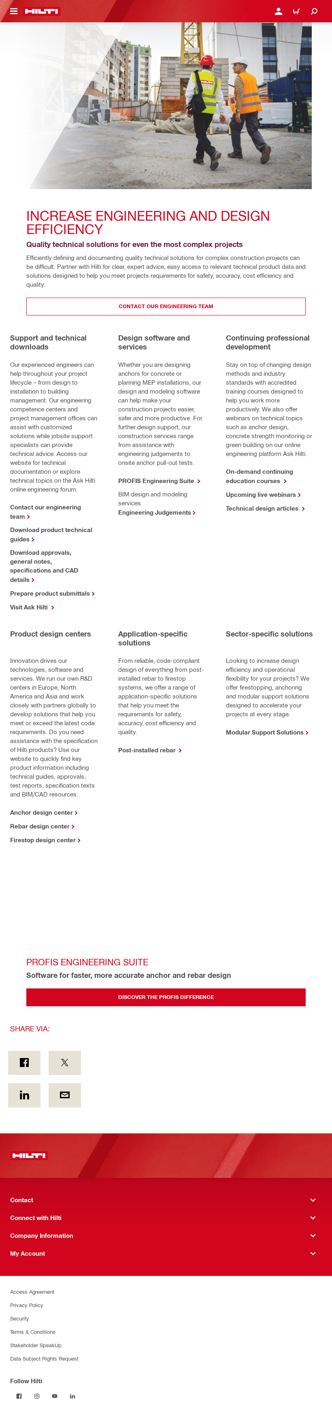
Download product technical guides (51, 534)
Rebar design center (40, 826)
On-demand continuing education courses (259, 476)
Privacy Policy (26, 1305)
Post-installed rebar (147, 750)
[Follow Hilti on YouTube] (55, 1396)
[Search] (314, 11)
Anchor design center (41, 812)
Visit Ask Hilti (29, 607)
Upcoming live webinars (261, 494)
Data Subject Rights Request (44, 1358)
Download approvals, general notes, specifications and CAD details (44, 566)
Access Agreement (32, 1291)
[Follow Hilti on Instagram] (37, 1396)
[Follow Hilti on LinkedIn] (72, 1396)
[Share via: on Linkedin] (24, 1095)
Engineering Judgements (154, 512)
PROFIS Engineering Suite (157, 480)
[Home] (41, 11)
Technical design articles (263, 508)
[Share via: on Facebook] (24, 1063)
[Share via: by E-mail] (65, 1095)
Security (19, 1318)
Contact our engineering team (45, 511)
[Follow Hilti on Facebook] (19, 1396)
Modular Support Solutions (265, 732)
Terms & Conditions (32, 1332)
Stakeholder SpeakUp (36, 1345)
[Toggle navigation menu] (14, 11)
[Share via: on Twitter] (65, 1063)
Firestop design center (43, 839)
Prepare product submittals (50, 593)
